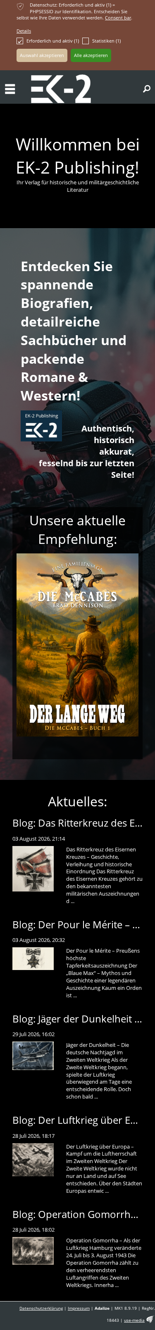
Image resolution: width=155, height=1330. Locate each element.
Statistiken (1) (106, 41)
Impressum (79, 1308)
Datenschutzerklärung (41, 1308)
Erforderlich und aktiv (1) (52, 41)
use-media (134, 1320)
